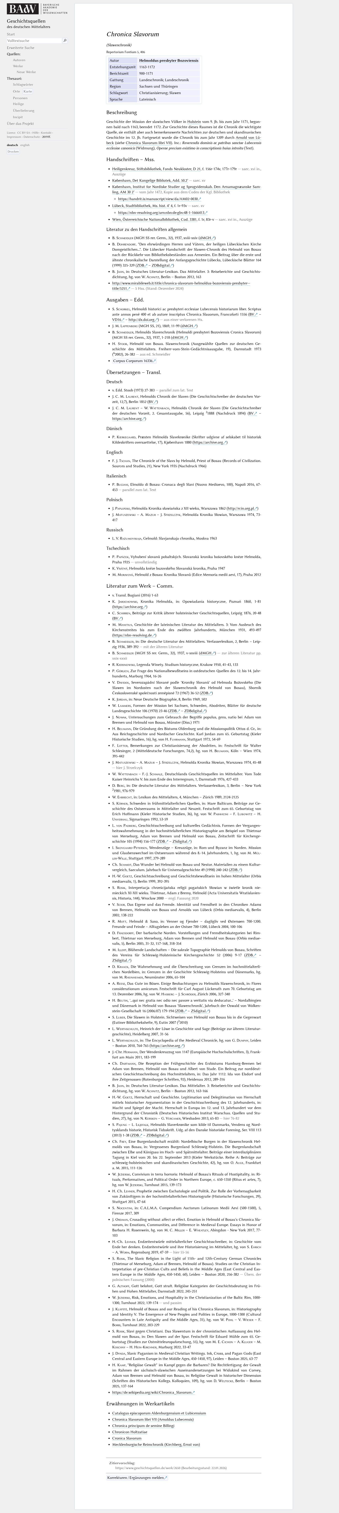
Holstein (194, 121)
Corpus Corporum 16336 (132, 361)
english (25, 145)
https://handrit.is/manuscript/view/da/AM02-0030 (158, 199)
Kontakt (46, 132)
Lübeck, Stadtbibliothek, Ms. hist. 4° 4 (142, 205)
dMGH (205, 238)
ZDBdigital (161, 265)
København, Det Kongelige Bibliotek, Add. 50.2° (150, 180)
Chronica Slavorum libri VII (148, 143)
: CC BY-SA (18, 132)
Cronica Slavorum (126, 1438)
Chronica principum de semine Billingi (143, 1425)
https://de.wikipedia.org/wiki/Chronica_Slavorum (151, 1392)
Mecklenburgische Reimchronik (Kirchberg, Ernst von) (156, 1444)
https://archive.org (127, 418)
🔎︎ (65, 40)
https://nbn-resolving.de (132, 635)
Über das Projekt (20, 123)
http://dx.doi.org (141, 319)
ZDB (140, 265)
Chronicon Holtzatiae (129, 1432)
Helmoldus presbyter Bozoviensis (168, 60)
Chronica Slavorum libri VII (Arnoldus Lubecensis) (153, 1419)
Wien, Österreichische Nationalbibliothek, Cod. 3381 (154, 219)
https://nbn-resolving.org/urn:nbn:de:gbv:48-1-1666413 (161, 212)
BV (251, 314)
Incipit (18, 117)
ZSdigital (179, 841)
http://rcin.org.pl (241, 508)
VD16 (116, 319)
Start (11, 34)
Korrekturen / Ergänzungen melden (135, 1477)
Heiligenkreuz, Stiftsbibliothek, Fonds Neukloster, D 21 (156, 169)
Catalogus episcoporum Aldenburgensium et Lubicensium (159, 1413)
